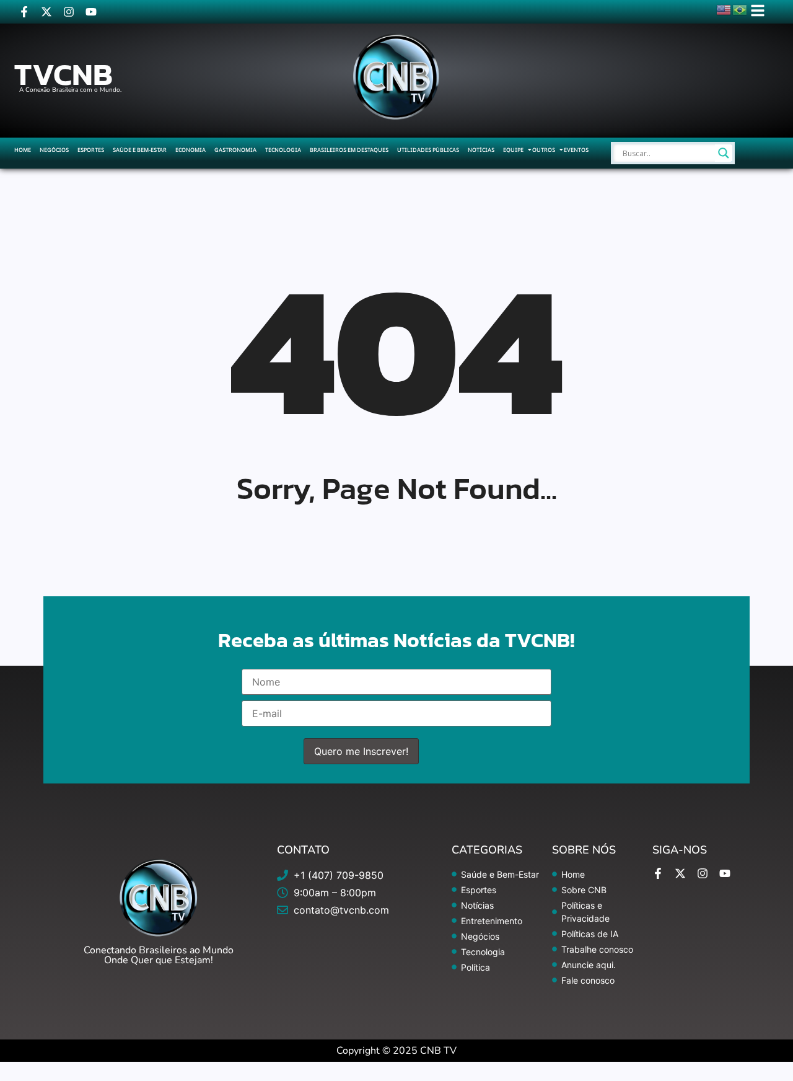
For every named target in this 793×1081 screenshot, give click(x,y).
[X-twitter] (46, 11)
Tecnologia (283, 150)
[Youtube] (91, 11)
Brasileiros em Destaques (349, 150)
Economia (190, 150)
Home (22, 150)
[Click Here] (757, 10)
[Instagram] (68, 11)
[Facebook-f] (24, 11)
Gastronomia (235, 150)
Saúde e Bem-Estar (140, 150)
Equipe (513, 150)
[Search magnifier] (723, 153)
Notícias (481, 150)
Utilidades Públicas (428, 150)
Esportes (90, 150)
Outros (543, 150)
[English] (724, 8)
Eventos (576, 150)
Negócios (54, 150)
